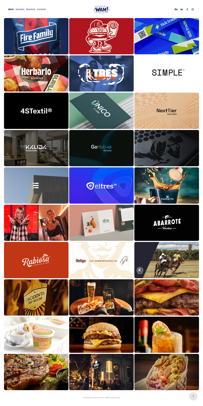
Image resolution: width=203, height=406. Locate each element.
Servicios (20, 9)
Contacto (41, 9)
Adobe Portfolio (98, 398)
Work (11, 9)
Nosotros (30, 9)
